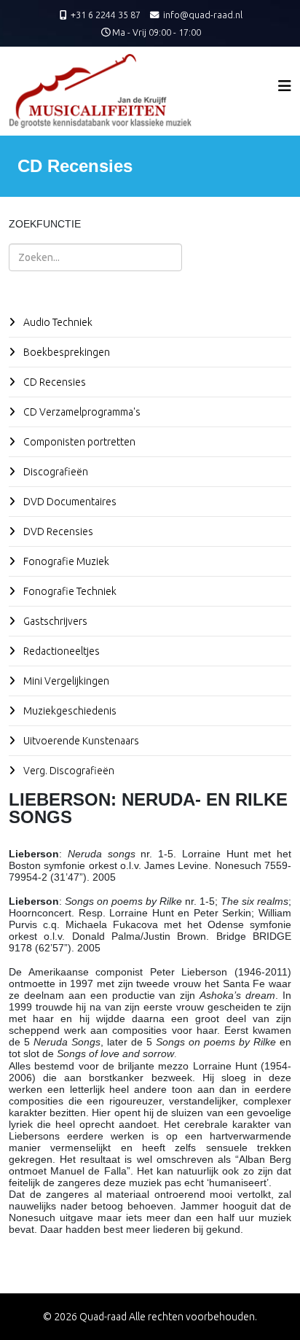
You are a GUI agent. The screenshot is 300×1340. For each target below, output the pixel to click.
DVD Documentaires (69, 501)
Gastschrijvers (54, 621)
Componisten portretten (78, 442)
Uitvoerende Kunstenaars (80, 741)
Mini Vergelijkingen (65, 681)
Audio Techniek (56, 322)
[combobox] (95, 257)
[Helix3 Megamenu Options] (284, 85)
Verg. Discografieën (67, 770)
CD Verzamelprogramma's (81, 412)
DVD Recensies (57, 531)
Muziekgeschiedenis (69, 711)
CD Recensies (53, 382)
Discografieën (54, 472)
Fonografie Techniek (69, 591)
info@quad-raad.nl (202, 14)
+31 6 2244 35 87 (106, 14)
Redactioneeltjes (60, 651)
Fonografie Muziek (65, 561)
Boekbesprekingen (65, 352)
